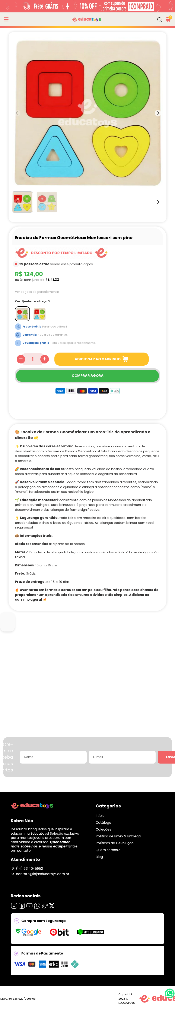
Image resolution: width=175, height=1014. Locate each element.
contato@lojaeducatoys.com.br (42, 873)
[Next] (158, 202)
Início (100, 815)
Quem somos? (108, 849)
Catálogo (103, 822)
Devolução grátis (35, 343)
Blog (99, 856)
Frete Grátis (31, 327)
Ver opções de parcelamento (37, 292)
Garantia (29, 335)
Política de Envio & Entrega (118, 836)
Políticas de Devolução (115, 843)
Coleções (103, 829)
